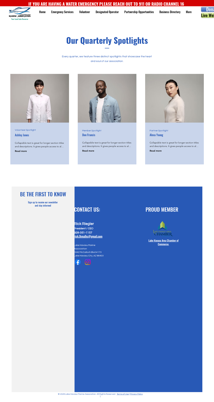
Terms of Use (123, 394)
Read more (21, 151)
